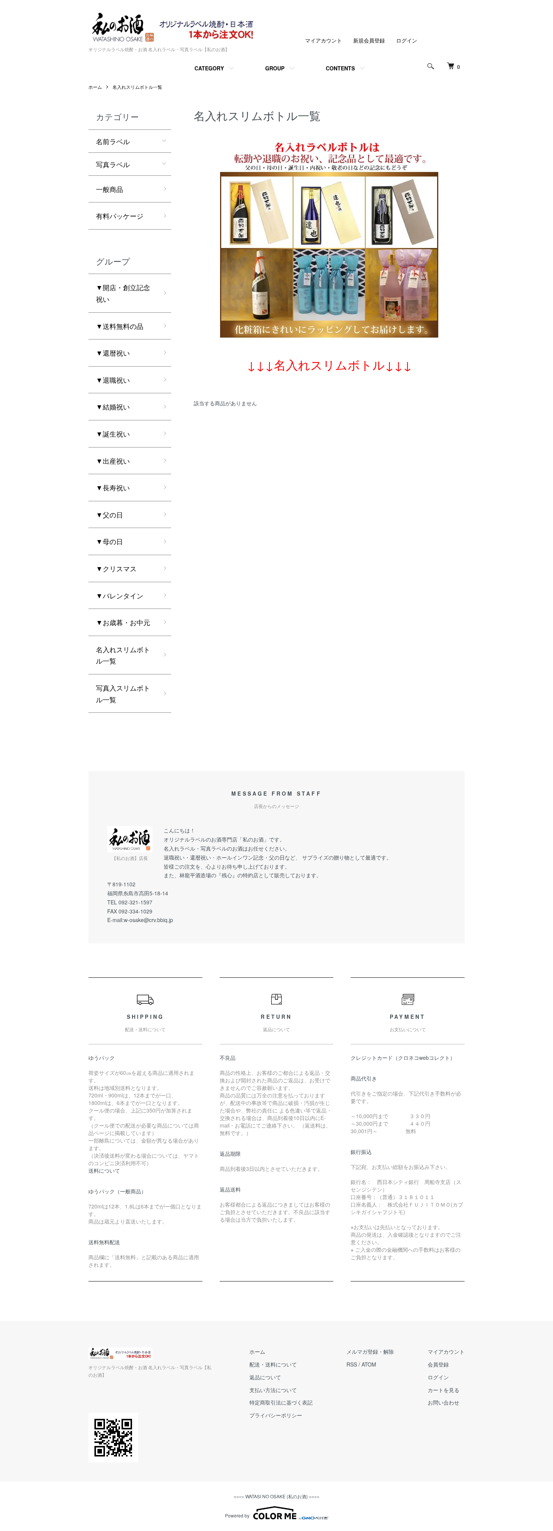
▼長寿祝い (113, 487)
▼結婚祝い (113, 406)
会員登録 (438, 1364)
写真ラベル (113, 164)
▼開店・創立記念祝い (123, 293)
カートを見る (443, 1390)
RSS (351, 1364)
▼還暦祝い (113, 353)
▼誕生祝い (113, 433)
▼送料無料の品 (119, 326)
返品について (265, 1377)
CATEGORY (209, 68)
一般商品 (109, 189)
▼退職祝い (113, 380)
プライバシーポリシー (275, 1415)
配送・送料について (273, 1364)
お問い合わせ (443, 1402)
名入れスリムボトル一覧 (137, 87)
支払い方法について (273, 1390)
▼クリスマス (116, 568)
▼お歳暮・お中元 (123, 622)
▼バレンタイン (119, 595)
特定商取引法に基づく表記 (281, 1402)
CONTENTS (340, 68)
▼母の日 (109, 541)
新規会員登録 (369, 40)
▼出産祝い (113, 461)
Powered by (237, 1515)
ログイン (406, 40)
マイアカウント (323, 40)
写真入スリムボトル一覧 (123, 693)
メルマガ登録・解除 (370, 1351)
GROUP (274, 68)
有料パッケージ (119, 216)
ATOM (369, 1364)
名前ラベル (113, 141)
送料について (104, 1170)
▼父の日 (109, 514)
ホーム (95, 87)
